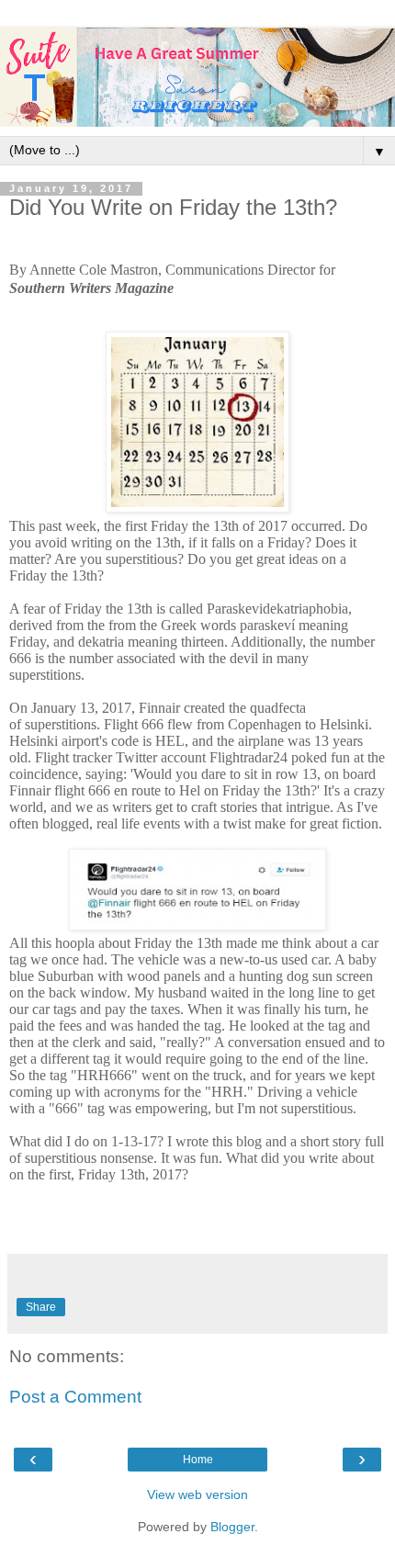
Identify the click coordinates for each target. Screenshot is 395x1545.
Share (41, 1307)
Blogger (232, 1526)
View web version (197, 1494)
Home (198, 1459)
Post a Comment (75, 1396)
